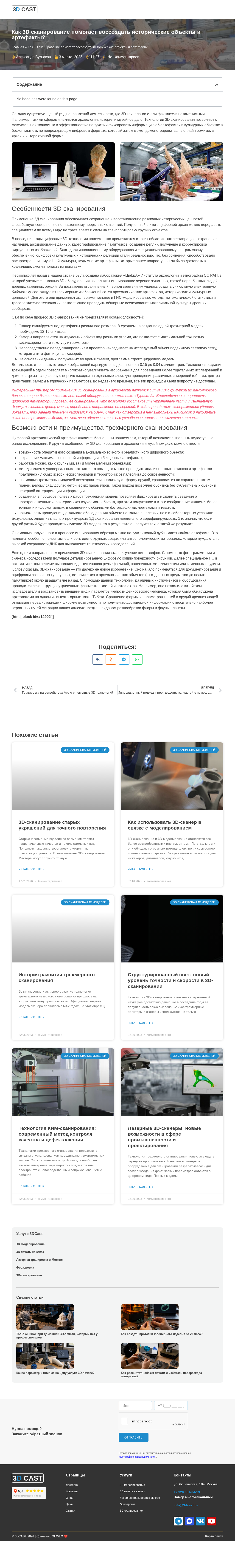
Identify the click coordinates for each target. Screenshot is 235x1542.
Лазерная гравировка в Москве (39, 1259)
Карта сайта (214, 1536)
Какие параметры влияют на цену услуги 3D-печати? (55, 1373)
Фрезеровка (25, 1267)
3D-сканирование (29, 1275)
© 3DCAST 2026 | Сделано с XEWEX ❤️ (40, 1536)
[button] (216, 84)
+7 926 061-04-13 (187, 1492)
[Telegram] (178, 1521)
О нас (69, 1497)
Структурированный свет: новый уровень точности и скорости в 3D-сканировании (170, 980)
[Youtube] (211, 1521)
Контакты (72, 1491)
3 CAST (24, 9)
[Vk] (200, 1521)
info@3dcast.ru (186, 1505)
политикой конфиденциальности (137, 1456)
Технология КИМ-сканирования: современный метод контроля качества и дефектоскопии (57, 1134)
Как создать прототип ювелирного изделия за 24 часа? (162, 1334)
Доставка (72, 1485)
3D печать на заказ (30, 1252)
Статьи (70, 1510)
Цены (69, 1504)
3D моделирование (30, 1244)
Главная (18, 47)
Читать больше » (31, 869)
